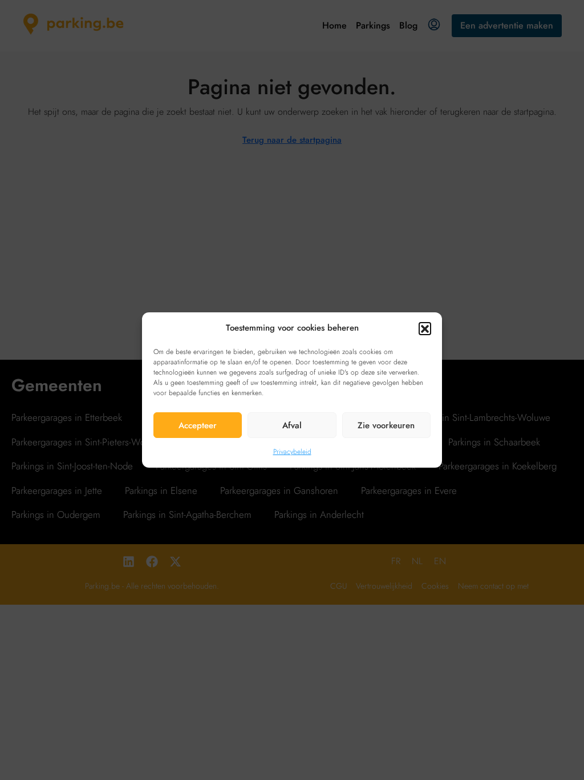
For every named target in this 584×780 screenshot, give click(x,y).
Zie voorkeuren (386, 425)
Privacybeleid (292, 452)
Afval (292, 425)
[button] (425, 328)
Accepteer (198, 425)
